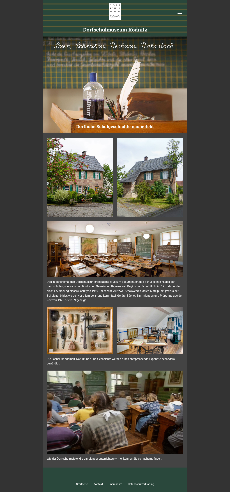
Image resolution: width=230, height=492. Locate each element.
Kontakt (98, 484)
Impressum (115, 484)
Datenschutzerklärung (141, 484)
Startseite (82, 484)
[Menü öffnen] (179, 12)
